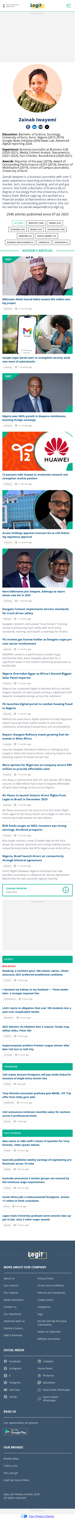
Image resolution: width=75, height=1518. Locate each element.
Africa (6, 1206)
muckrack (40, 127)
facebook (28, 127)
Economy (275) (18, 229)
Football (8, 1055)
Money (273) (36, 229)
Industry (8, 308)
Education (8, 1017)
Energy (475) (55, 223)
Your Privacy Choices (41, 1516)
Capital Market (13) (46, 236)
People (7, 1084)
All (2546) (18, 223)
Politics (7, 980)
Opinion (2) (44, 242)
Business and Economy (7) (20, 242)
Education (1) (61, 242)
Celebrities (9, 1102)
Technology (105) (56, 229)
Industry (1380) (36, 223)
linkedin (34, 127)
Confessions (9, 999)
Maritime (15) (25, 236)
